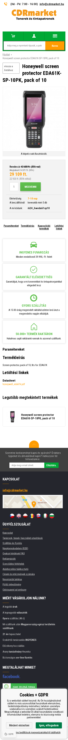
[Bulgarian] (51, 515)
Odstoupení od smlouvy (14, 589)
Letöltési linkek (59, 227)
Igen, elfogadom (49, 725)
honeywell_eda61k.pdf (14, 384)
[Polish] (25, 515)
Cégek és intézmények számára (19, 574)
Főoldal (6, 54)
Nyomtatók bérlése (12, 579)
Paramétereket (11, 225)
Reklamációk (9, 558)
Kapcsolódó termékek (44, 227)
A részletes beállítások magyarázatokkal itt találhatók (34, 732)
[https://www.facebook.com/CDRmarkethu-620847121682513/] (11, 676)
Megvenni (30, 186)
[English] (18, 515)
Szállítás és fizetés (12, 543)
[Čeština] (12, 515)
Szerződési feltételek (13, 563)
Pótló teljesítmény (12, 584)
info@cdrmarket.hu (52, 4)
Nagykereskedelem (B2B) (15, 548)
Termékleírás (27, 225)
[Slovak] (38, 515)
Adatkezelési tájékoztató (15, 569)
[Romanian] (31, 515)
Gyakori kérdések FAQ (14, 553)
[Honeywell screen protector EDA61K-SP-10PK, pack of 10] (34, 119)
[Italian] (45, 515)
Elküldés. (51, 465)
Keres (55, 45)
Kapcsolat (8, 532)
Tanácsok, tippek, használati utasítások (23, 538)
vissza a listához (8, 68)
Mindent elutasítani (19, 725)
